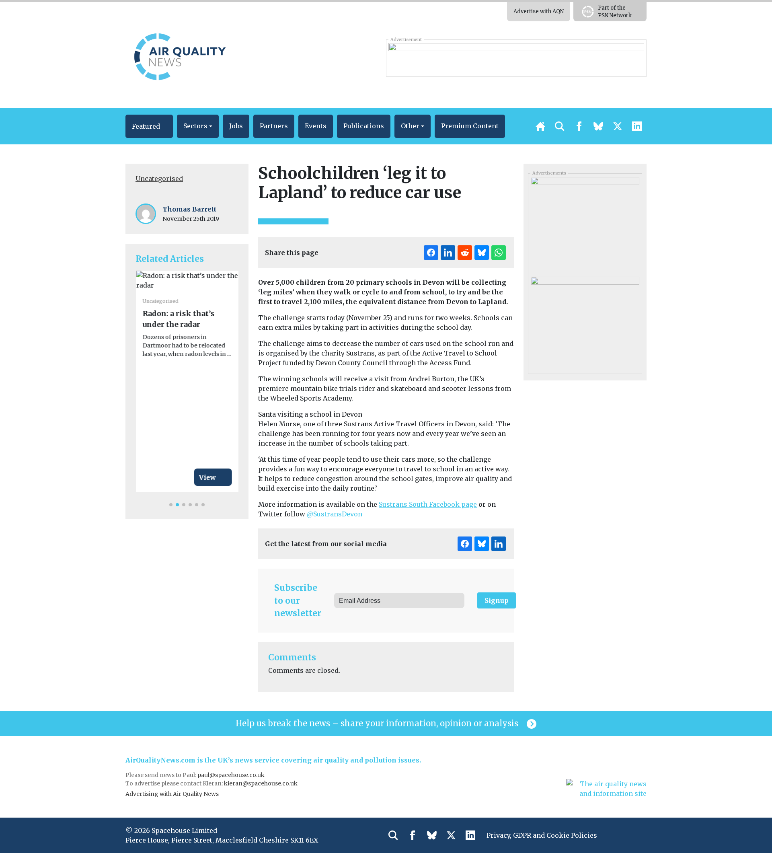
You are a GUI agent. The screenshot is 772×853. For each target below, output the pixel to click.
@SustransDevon (334, 514)
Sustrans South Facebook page (428, 504)
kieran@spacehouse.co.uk (261, 783)
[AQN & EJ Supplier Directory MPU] (585, 222)
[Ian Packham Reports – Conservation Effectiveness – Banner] (516, 58)
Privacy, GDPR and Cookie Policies (542, 835)
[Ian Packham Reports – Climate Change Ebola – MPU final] (585, 321)
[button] (149, 126)
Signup (497, 600)
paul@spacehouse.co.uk (231, 775)
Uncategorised (159, 179)
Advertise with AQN (538, 11)
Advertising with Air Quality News (172, 794)
